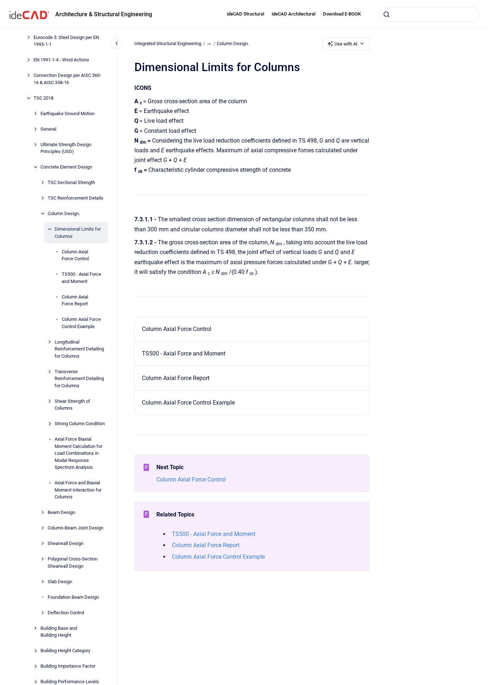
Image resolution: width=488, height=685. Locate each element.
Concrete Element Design (66, 167)
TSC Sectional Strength (71, 182)
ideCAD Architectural (293, 14)
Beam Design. (62, 512)
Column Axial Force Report (75, 300)
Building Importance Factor (67, 666)
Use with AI (346, 44)
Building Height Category (65, 650)
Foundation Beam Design (73, 597)
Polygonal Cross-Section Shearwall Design (73, 562)
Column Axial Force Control (75, 255)
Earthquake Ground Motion (67, 113)
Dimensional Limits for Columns (78, 232)
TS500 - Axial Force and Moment (81, 277)
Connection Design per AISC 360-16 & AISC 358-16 (67, 79)
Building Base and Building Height (58, 631)
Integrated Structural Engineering (167, 43)
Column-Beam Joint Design (75, 528)
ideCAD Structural (245, 14)
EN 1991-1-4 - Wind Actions (61, 59)
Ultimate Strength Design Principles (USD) (65, 148)
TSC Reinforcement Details (75, 198)
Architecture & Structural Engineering (103, 14)
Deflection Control (66, 612)
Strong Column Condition (80, 423)
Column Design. (64, 213)
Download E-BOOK (342, 14)
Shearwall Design (65, 543)
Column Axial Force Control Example (81, 323)
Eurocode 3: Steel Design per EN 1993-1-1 (66, 41)
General (48, 129)
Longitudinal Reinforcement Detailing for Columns (79, 349)
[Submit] (386, 14)
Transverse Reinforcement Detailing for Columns (79, 378)
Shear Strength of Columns (72, 404)
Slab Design (60, 581)
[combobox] (429, 14)
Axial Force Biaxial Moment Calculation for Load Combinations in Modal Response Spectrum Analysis (78, 453)
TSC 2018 (43, 98)
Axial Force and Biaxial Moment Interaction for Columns (78, 489)
